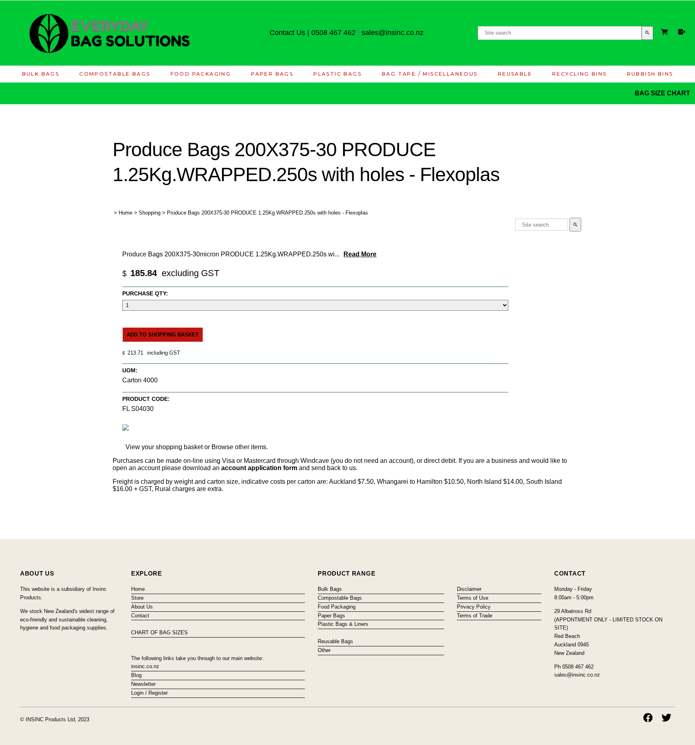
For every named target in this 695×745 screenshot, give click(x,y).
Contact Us (287, 33)
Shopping (149, 213)
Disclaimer (469, 589)
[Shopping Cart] (665, 33)
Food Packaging (201, 74)
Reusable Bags (335, 641)
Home (125, 213)
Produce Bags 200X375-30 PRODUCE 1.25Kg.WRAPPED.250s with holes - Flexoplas (267, 213)
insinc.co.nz (145, 666)
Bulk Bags (41, 74)
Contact (140, 616)
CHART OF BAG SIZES (159, 632)
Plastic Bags (337, 74)
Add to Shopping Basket (163, 335)
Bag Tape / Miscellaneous (430, 74)
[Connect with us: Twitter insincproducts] (666, 717)
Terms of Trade (474, 616)
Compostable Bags (114, 74)
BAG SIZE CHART (663, 93)
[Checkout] (682, 32)
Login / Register (149, 693)
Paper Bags (272, 74)
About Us (142, 607)
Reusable (515, 74)
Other (324, 650)
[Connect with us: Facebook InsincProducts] (647, 717)
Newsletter (143, 684)
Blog (136, 675)
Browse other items (239, 447)
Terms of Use (472, 598)
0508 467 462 (333, 33)
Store (137, 598)
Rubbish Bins (650, 74)
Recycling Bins (579, 74)
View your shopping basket (164, 447)
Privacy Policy (474, 607)
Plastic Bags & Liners (343, 624)
